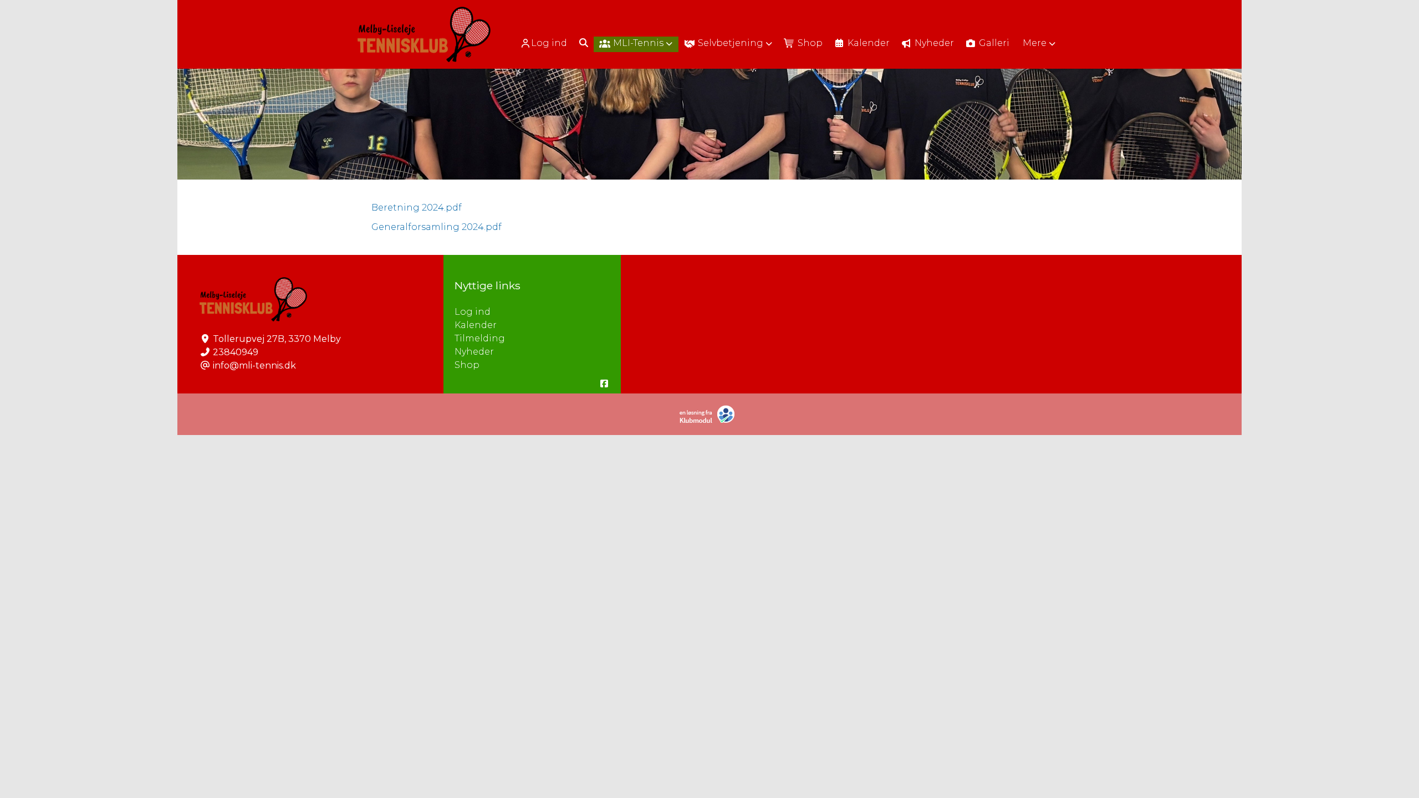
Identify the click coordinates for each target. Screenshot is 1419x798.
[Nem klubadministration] (710, 421)
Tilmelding (480, 338)
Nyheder (474, 351)
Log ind (549, 43)
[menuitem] (544, 43)
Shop (467, 365)
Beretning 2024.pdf (416, 207)
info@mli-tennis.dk (254, 365)
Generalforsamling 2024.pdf (436, 227)
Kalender (476, 325)
